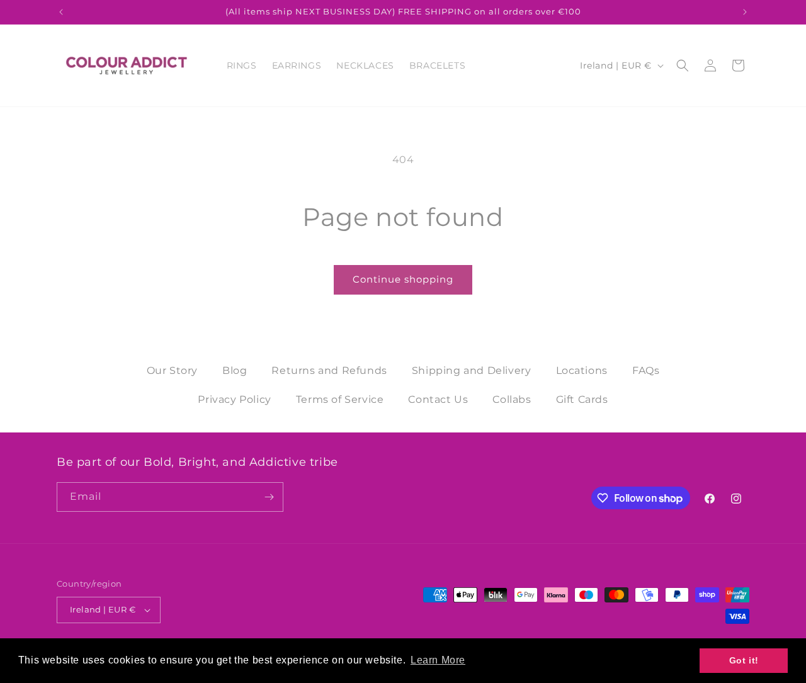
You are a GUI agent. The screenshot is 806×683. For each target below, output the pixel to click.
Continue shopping (403, 279)
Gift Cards (582, 399)
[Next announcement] (745, 12)
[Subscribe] (269, 497)
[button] (682, 65)
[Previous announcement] (61, 12)
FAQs (645, 370)
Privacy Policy (234, 399)
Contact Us (438, 399)
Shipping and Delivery (471, 370)
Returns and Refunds (329, 370)
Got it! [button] (744, 660)
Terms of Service (340, 399)
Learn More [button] (438, 660)
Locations (582, 370)
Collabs (511, 399)
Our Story (172, 370)
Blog (234, 370)
